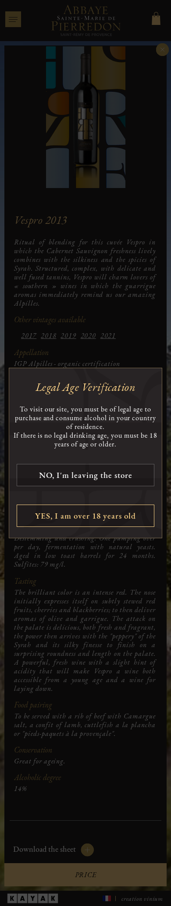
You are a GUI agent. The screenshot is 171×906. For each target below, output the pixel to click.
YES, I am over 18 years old (85, 515)
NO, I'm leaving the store (85, 475)
